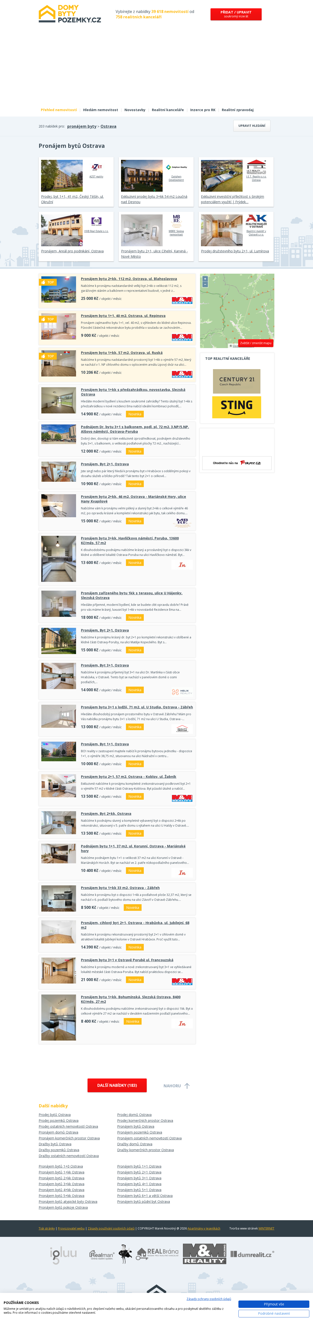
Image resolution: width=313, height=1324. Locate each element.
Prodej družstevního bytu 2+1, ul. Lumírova (235, 251)
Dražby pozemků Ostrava (59, 1150)
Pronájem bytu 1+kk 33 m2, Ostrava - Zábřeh (120, 887)
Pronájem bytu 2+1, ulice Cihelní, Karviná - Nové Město (154, 254)
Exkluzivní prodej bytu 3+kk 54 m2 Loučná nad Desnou (154, 199)
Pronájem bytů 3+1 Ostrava (139, 1178)
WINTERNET (266, 1228)
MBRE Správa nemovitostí (176, 232)
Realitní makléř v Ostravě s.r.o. (256, 232)
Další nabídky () (117, 1085)
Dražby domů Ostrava (134, 1144)
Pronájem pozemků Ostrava (139, 1132)
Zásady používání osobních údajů (111, 1228)
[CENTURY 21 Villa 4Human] (236, 382)
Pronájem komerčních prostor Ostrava (69, 1138)
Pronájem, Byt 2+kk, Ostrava (106, 813)
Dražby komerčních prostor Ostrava (145, 1150)
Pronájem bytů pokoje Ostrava (63, 1207)
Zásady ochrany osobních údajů (209, 1299)
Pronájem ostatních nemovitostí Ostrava (149, 1138)
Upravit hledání (251, 126)
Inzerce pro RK (202, 109)
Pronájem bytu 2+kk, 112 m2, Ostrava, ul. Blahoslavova (129, 278)
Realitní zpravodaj (238, 109)
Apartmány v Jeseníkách (204, 1228)
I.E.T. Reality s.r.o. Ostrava (256, 178)
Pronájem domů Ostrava (58, 1132)
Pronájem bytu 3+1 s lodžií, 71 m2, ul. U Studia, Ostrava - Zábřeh (137, 707)
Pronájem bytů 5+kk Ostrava (61, 1195)
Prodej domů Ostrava (134, 1114)
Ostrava (108, 126)
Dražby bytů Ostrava (55, 1144)
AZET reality (96, 176)
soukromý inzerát (236, 14)
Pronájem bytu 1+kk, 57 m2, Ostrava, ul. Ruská (122, 352)
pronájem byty (81, 126)
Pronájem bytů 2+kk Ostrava (61, 1178)
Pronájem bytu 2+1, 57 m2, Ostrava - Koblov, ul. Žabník (128, 776)
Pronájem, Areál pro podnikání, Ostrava (72, 251)
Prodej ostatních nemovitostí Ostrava (68, 1126)
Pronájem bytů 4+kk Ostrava (61, 1189)
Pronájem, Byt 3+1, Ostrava (105, 665)
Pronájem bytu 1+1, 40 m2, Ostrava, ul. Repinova (123, 315)
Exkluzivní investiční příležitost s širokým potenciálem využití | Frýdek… (232, 199)
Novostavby (134, 109)
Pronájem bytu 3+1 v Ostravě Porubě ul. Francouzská (127, 960)
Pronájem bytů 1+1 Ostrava (139, 1166)
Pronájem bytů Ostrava (135, 1126)
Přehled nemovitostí (59, 109)
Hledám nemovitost (100, 109)
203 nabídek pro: (52, 126)
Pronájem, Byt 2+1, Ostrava (105, 464)
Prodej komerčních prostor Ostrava (145, 1120)
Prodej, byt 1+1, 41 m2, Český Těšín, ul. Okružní (72, 199)
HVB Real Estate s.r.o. (96, 231)
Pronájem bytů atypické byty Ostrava (68, 1201)
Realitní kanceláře (168, 109)
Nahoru (172, 1086)
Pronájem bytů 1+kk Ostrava (61, 1172)
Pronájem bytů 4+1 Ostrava (139, 1184)
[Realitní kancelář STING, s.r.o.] (236, 407)
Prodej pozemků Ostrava (58, 1120)
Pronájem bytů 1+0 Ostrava (61, 1166)
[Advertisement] (156, 68)
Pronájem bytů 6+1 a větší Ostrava (145, 1195)
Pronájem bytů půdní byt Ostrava (143, 1201)
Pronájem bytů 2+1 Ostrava (139, 1172)
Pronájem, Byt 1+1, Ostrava (105, 744)
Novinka (134, 414)
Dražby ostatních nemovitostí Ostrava (69, 1155)
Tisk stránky (47, 1228)
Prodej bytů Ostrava (55, 1114)
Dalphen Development (176, 178)
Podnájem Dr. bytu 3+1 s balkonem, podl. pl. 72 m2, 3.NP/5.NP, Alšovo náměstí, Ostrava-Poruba (135, 429)
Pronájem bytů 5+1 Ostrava (139, 1189)
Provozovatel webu (71, 1228)
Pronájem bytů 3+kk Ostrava (61, 1184)
